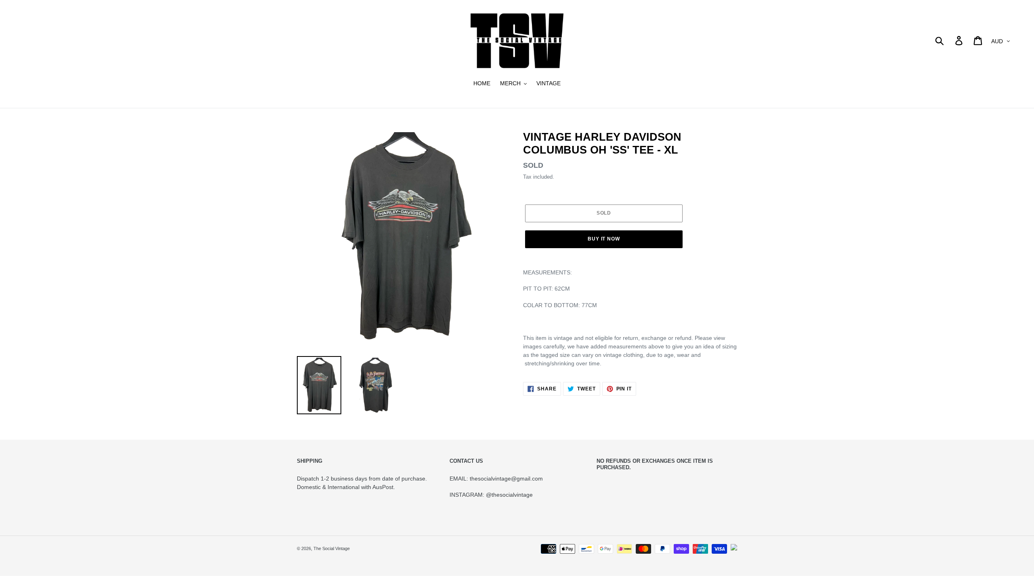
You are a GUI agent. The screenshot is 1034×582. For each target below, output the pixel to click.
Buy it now (604, 239)
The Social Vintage (331, 548)
